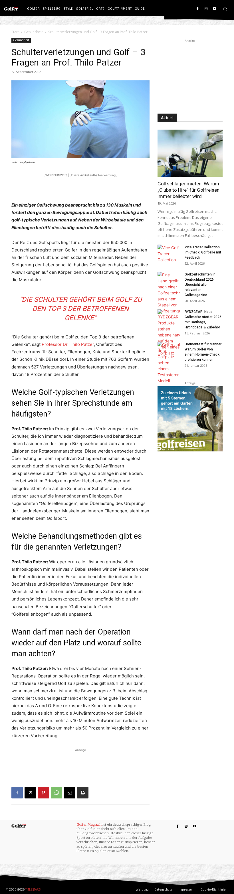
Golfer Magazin (89, 824)
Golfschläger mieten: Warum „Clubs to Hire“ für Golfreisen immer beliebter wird (188, 190)
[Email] (69, 792)
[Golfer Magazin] (18, 826)
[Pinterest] (43, 792)
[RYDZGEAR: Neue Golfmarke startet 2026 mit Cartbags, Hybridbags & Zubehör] (169, 332)
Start (15, 31)
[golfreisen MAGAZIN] (190, 418)
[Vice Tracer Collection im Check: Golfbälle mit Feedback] (169, 254)
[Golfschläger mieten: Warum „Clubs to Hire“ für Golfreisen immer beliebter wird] (190, 153)
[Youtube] (214, 9)
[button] (225, 8)
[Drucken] (82, 792)
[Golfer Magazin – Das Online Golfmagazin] (12, 9)
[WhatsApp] (56, 792)
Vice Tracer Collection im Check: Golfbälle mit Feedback (203, 252)
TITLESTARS (33, 889)
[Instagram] (206, 9)
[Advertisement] (80, 186)
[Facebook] (198, 9)
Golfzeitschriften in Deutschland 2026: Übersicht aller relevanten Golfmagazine (200, 284)
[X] (30, 792)
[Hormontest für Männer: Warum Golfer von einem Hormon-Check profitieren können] (169, 363)
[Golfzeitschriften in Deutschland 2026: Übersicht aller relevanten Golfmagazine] (169, 293)
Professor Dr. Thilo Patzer (68, 344)
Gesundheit (33, 31)
